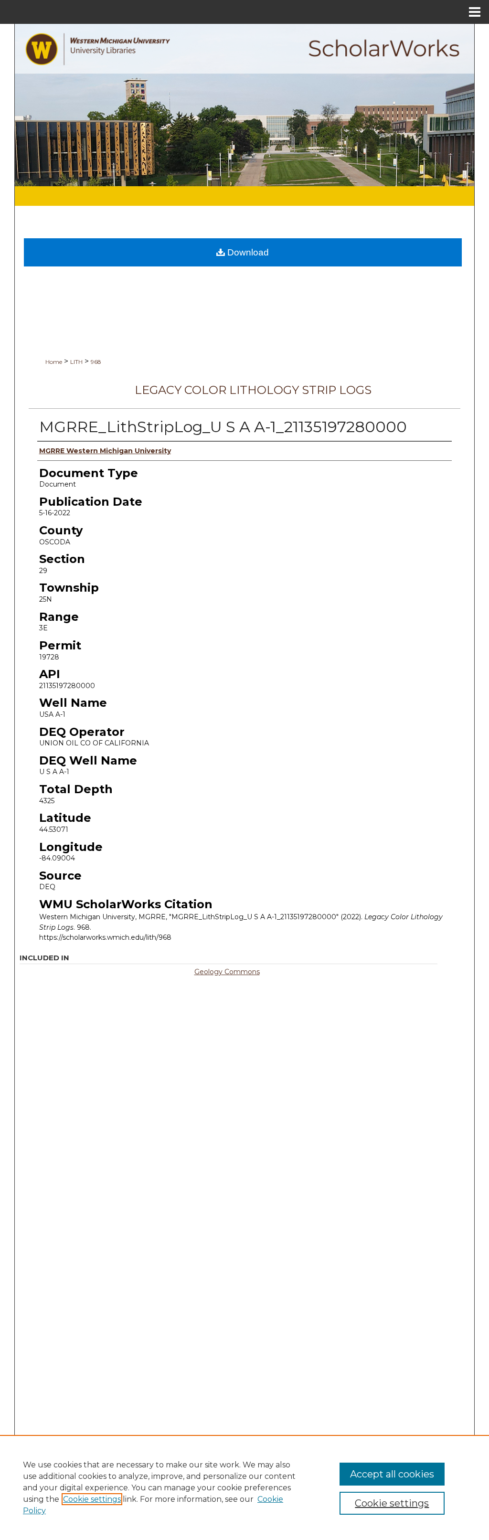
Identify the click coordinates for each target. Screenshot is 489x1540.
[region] (244, 1487)
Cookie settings (92, 1499)
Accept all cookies (392, 1474)
